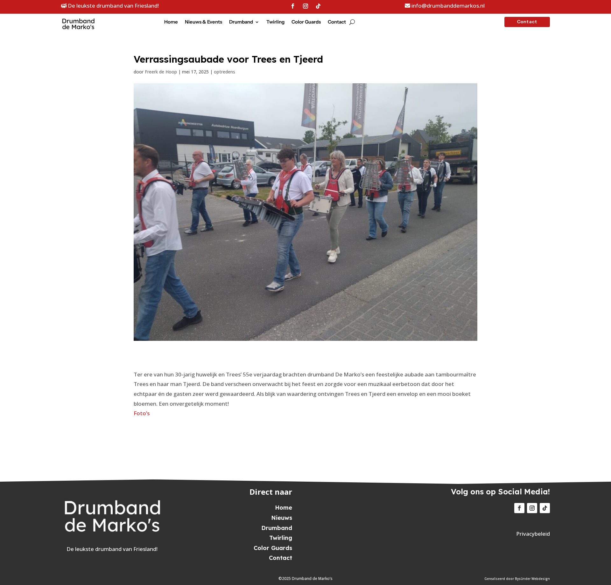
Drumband (241, 22)
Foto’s (142, 413)
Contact (337, 22)
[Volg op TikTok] (318, 6)
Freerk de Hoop (161, 72)
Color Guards (306, 22)
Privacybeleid (533, 533)
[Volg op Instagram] (305, 6)
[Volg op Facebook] (293, 6)
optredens (224, 72)
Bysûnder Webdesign (532, 578)
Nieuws (281, 517)
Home (171, 22)
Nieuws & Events (203, 22)
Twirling (275, 22)
